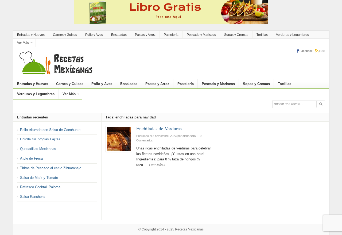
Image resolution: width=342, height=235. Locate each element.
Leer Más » (157, 165)
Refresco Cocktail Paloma (40, 187)
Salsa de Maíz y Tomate (39, 178)
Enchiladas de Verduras (159, 128)
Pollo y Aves (94, 35)
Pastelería (171, 35)
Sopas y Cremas (236, 35)
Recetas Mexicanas (189, 229)
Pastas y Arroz (145, 35)
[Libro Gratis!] (171, 12)
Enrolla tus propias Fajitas (40, 139)
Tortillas (262, 35)
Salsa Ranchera (32, 197)
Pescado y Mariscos (201, 35)
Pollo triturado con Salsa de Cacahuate (50, 130)
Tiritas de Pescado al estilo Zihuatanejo (50, 168)
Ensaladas (119, 35)
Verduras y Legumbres (292, 35)
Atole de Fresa (31, 158)
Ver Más (23, 43)
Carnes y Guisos (65, 35)
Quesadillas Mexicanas (38, 149)
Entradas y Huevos (31, 35)
